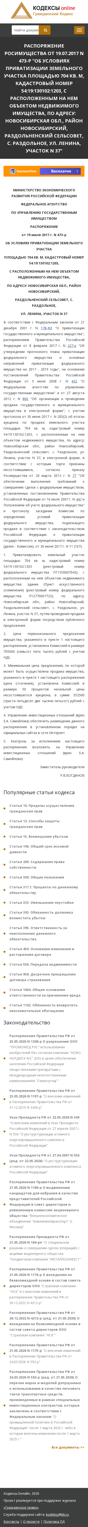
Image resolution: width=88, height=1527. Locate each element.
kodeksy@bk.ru (57, 1514)
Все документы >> (68, 1447)
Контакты (11, 1521)
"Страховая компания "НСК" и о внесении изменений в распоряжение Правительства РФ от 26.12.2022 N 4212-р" (44, 1286)
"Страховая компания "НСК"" (44, 1323)
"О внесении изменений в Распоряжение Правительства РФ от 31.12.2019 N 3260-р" (44, 1099)
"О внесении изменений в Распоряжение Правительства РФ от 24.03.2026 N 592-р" (44, 1353)
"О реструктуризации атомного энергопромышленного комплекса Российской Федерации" (45, 1163)
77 (74, 475)
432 (74, 381)
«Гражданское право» (21, 1507)
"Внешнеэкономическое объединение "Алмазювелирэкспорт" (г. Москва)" (44, 1204)
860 (25, 399)
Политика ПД (54, 1521)
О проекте (31, 1521)
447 (79, 499)
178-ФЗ (46, 328)
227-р (72, 345)
